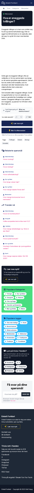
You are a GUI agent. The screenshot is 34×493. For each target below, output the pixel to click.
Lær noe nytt (18, 123)
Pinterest (10, 371)
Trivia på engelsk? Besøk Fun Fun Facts (17, 477)
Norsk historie (11, 326)
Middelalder (10, 334)
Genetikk (5, 143)
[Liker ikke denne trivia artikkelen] (21, 117)
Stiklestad (22, 334)
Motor (23, 309)
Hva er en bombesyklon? (11, 214)
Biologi (27, 140)
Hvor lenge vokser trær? (11, 182)
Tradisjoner (23, 337)
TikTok (21, 371)
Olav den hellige (12, 322)
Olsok (24, 322)
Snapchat (22, 366)
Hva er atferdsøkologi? (11, 174)
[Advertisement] (17, 57)
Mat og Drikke (11, 309)
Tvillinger (12, 140)
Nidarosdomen (11, 330)
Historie (20, 297)
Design (9, 294)
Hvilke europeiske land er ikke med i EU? (16, 221)
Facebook (10, 362)
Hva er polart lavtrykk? (10, 239)
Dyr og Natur (21, 294)
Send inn (25, 394)
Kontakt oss (6, 432)
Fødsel (20, 140)
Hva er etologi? (8, 167)
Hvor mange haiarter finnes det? (14, 190)
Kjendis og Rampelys (14, 305)
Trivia (8, 8)
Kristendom (10, 337)
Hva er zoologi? (8, 159)
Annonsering (6, 437)
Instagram (10, 366)
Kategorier (15, 8)
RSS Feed (5, 472)
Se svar (13, 400)
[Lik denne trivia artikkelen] (16, 117)
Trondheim (21, 341)
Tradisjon (9, 341)
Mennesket (24, 8)
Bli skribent (6, 435)
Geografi (10, 297)
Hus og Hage (11, 301)
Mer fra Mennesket (18, 130)
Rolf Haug (29, 489)
